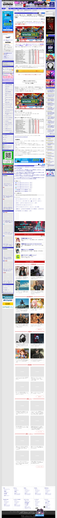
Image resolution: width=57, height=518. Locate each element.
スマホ (22, 8)
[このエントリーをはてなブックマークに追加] (43, 13)
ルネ (18, 208)
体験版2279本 (11, 6)
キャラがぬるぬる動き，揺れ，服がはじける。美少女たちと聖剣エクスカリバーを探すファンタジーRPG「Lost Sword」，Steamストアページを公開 (51, 91)
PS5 (36, 202)
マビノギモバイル (50, 158)
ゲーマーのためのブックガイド (9, 108)
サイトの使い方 (13, 0)
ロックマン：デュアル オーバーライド (51, 162)
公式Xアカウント (7, 0)
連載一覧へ (11, 132)
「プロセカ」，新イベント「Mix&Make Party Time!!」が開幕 (36, 309)
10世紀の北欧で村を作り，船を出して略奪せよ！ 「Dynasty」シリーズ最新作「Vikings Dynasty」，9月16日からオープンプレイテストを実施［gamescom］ (22, 325)
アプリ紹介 (26, 504)
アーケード (46, 499)
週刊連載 (5, 493)
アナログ (42, 8)
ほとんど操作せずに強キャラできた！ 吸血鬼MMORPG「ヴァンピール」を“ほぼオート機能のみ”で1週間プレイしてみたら (8, 221)
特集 (5, 56)
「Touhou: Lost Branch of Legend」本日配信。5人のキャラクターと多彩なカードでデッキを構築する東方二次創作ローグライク (51, 126)
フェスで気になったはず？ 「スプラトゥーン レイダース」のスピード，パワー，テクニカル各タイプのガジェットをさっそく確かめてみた (8, 233)
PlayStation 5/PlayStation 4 (7, 147)
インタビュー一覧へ (40, 466)
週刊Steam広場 (7, 102)
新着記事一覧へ (40, 329)
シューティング (47, 504)
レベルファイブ (6, 44)
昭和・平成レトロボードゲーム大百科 (9, 114)
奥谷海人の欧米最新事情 (8, 84)
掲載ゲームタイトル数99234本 (7, 5)
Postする (41, 164)
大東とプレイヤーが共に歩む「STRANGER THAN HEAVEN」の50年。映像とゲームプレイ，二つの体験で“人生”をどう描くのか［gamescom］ (8, 258)
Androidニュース (27, 501)
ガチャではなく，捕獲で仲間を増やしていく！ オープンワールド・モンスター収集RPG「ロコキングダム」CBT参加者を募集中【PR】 (22, 360)
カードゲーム (47, 503)
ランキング (52, 0)
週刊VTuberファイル (8, 93)
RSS (3, 0)
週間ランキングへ (52, 133)
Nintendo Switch (41, 208)
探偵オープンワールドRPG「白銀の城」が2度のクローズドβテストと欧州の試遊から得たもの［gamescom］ (8, 270)
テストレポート (37, 501)
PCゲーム (5, 144)
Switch (18, 8)
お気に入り (44, 0)
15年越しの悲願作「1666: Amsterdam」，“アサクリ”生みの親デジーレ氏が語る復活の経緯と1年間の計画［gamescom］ (37, 462)
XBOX (10, 8)
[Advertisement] (29, 478)
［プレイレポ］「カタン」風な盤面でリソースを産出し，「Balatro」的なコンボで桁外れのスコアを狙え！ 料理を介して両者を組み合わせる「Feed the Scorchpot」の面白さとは (37, 413)
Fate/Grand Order (50, 147)
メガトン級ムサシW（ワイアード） (8, 40)
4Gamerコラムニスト (8, 115)
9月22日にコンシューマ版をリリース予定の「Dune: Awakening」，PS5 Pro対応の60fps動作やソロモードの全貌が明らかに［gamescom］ (37, 292)
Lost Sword (49, 138)
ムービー (5, 57)
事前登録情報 (27, 502)
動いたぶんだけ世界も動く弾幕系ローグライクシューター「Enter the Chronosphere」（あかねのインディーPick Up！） (22, 393)
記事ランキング (6, 495)
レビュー (5, 490)
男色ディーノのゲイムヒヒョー (9, 95)
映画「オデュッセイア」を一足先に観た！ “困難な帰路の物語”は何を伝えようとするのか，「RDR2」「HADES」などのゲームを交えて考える (8, 196)
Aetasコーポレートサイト (7, 291)
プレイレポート (27, 490)
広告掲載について (6, 289)
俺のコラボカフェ (7, 111)
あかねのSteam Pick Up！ (8, 130)
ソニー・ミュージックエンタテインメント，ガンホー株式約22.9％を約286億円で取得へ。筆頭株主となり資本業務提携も (51, 95)
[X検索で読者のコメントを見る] (38, 13)
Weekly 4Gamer (7, 86)
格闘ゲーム (47, 502)
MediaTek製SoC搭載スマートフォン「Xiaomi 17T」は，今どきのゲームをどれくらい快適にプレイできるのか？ (22, 427)
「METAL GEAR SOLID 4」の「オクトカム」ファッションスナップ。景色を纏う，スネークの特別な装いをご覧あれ (7, 184)
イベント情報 (47, 501)
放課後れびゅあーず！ (8, 128)
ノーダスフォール (50, 141)
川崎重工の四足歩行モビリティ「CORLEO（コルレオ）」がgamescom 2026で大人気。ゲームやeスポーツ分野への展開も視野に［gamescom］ (22, 310)
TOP (4, 8)
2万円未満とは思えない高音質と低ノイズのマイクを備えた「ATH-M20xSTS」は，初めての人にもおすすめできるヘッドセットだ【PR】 (22, 345)
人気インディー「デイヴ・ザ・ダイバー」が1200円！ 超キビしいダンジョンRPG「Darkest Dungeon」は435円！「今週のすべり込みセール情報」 (37, 378)
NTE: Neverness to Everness (51, 150)
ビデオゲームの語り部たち (9, 117)
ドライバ (5, 141)
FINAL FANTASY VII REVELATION (51, 144)
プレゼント (5, 137)
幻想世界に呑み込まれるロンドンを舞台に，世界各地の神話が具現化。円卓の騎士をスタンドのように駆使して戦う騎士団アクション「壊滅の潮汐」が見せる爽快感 (37, 428)
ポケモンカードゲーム (51, 153)
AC (38, 8)
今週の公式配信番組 (8, 91)
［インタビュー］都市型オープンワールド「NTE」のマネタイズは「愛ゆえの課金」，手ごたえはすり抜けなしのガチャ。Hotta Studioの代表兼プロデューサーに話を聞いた (51, 131)
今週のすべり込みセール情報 (9, 100)
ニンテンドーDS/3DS (17, 499)
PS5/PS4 (14, 8)
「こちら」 (33, 512)
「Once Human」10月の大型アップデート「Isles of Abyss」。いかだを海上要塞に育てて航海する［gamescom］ (37, 278)
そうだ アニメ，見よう (8, 105)
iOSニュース (27, 500)
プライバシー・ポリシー (28, 515)
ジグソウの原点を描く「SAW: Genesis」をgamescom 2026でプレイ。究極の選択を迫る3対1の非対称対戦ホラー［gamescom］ (22, 278)
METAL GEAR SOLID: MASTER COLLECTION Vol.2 (51, 166)
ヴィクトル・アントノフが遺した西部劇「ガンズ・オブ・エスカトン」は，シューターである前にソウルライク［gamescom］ (37, 325)
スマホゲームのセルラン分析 (9, 98)
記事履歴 (48, 0)
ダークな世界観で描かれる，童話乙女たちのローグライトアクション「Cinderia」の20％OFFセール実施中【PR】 (37, 345)
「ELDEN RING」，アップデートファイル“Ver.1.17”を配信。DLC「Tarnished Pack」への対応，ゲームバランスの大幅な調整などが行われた (51, 122)
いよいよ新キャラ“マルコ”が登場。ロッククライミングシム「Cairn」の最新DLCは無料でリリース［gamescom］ (22, 292)
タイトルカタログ (17, 494)
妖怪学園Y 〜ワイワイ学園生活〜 (22, 189)
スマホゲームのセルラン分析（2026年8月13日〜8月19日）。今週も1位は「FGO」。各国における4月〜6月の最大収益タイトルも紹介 (51, 100)
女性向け (26, 8)
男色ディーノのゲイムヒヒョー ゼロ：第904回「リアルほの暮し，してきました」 (37, 393)
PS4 (30, 210)
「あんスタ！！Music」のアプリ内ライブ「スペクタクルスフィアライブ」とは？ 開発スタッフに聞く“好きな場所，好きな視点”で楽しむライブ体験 (7, 281)
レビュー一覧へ (40, 431)
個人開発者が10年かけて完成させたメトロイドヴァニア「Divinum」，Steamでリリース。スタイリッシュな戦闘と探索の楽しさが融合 (51, 104)
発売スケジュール (17, 493)
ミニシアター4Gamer (8, 119)
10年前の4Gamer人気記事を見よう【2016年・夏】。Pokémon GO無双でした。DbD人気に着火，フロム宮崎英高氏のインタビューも (8, 208)
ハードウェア (34, 8)
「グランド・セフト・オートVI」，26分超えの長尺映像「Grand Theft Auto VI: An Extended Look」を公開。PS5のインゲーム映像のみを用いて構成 (51, 117)
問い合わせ (18, 0)
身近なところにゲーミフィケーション (9, 125)
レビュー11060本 (5, 6)
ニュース (5, 55)
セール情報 (37, 206)
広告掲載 (34, 515)
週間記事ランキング (7, 135)
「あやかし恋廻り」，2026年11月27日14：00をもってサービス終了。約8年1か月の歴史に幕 (51, 108)
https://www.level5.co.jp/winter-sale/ (21, 136)
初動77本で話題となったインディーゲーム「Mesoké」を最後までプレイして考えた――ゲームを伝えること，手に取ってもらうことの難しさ (8, 245)
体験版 (5, 491)
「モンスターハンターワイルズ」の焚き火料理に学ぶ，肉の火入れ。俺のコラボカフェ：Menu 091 (22, 378)
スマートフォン (26, 499)
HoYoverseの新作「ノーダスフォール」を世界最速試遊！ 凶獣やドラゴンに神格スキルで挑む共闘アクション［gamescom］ (51, 113)
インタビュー (6, 492)
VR (30, 8)
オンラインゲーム (7, 489)
